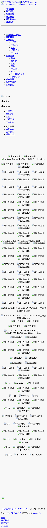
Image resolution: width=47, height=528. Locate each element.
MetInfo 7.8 (16, 513)
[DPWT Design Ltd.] (19, 3)
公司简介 (10, 111)
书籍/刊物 (10, 119)
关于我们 (10, 132)
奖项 (8, 116)
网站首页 (10, 129)
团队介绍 (10, 114)
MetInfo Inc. (37, 513)
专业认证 (10, 122)
